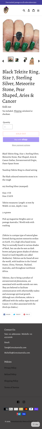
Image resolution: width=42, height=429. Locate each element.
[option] (10, 59)
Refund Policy (10, 374)
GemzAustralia (17, 421)
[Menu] (38, 10)
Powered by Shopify (30, 421)
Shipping (18, 111)
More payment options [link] (21, 145)
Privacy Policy (10, 367)
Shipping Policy (11, 380)
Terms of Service (11, 387)
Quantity (6, 122)
